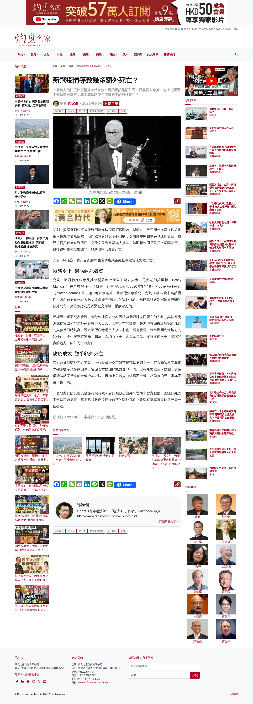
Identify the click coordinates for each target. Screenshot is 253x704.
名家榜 (138, 54)
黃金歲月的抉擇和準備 (221, 279)
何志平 (213, 131)
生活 (73, 54)
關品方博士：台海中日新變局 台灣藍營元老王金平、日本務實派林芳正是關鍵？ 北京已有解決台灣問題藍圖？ (222, 190)
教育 (33, 54)
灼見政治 (20, 96)
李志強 (213, 339)
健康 (86, 54)
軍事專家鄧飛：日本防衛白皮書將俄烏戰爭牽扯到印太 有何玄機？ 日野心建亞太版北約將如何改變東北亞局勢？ (222, 379)
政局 (20, 54)
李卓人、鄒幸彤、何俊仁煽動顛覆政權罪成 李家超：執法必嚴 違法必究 (166, 462)
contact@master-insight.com (94, 682)
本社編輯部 (25, 110)
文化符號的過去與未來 (221, 127)
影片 (125, 54)
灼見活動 (152, 54)
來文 (211, 304)
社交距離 (112, 111)
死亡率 (82, 111)
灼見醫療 (20, 282)
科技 (112, 54)
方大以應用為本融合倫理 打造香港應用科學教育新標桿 (222, 149)
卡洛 (211, 474)
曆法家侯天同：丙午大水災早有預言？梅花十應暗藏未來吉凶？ (31, 580)
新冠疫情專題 (96, 111)
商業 (99, 54)
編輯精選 (214, 323)
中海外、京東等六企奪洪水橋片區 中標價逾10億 (67, 459)
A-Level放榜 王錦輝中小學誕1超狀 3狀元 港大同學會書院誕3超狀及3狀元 (222, 263)
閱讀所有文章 (168, 521)
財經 (59, 54)
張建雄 (213, 282)
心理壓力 (59, 111)
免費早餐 (111, 103)
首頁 (55, 66)
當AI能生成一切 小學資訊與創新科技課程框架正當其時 (222, 395)
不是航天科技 (216, 335)
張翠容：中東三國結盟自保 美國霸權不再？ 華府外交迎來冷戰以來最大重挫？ (32, 490)
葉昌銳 (213, 115)
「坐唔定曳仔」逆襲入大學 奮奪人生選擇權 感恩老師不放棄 (222, 206)
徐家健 (73, 103)
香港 (71, 66)
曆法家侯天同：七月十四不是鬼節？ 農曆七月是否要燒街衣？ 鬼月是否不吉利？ (32, 399)
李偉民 (213, 436)
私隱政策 (234, 694)
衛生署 (71, 111)
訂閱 (195, 675)
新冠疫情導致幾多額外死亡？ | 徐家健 (94, 66)
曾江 (123, 111)
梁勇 (211, 455)
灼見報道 (20, 142)
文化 (46, 54)
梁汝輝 (213, 402)
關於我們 (169, 54)
